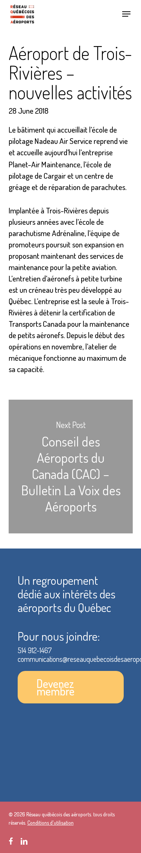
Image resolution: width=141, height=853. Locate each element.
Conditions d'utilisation (50, 822)
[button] (126, 14)
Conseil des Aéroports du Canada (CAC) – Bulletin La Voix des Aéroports (71, 466)
